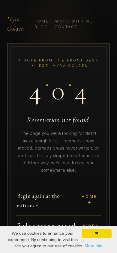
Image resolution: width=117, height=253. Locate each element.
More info (94, 245)
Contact (66, 27)
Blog (41, 27)
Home (41, 21)
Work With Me (74, 21)
